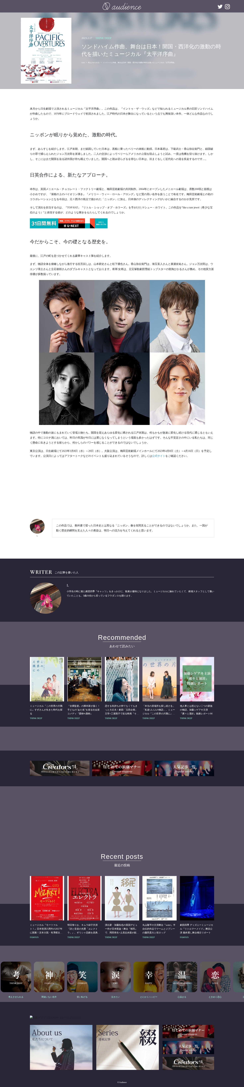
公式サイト (158, 455)
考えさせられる (94, 62)
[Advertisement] (122, 485)
